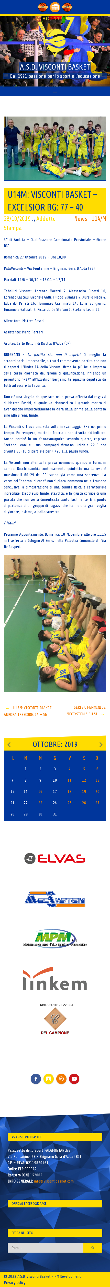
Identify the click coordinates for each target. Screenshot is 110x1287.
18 (70, 791)
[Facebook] (36, 1075)
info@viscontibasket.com (54, 1181)
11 (70, 780)
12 (84, 780)
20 (97, 791)
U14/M (98, 218)
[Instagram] (48, 1079)
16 (40, 791)
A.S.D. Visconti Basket (55, 66)
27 (97, 803)
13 (97, 780)
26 (84, 803)
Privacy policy (14, 1282)
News (80, 218)
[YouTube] (74, 1079)
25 (70, 803)
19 (84, 791)
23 (40, 803)
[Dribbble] (61, 1079)
